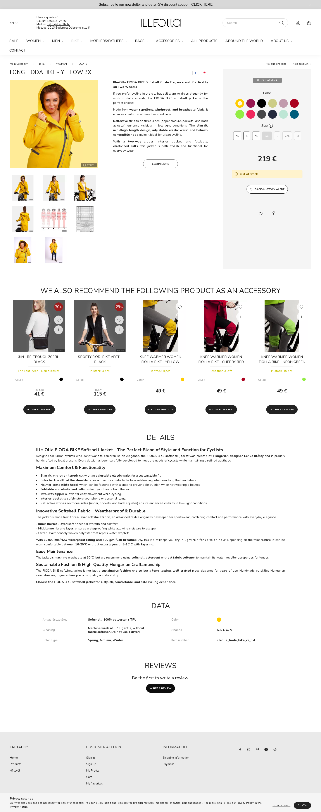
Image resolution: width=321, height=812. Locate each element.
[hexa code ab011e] (294, 103)
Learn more (160, 164)
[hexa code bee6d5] (283, 114)
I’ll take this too (39, 409)
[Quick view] (58, 329)
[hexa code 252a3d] (272, 114)
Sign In (90, 758)
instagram (248, 749)
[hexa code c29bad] (283, 103)
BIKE (42, 64)
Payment (168, 764)
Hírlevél (15, 771)
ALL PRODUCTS (204, 40)
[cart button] (309, 22)
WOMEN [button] (33, 40)
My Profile (92, 771)
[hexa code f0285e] (250, 114)
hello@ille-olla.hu (58, 24)
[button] (267, 189)
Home (14, 758)
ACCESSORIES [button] (168, 40)
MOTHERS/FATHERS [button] (107, 40)
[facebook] (195, 73)
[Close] (310, 4)
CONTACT (17, 50)
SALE (13, 40)
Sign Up (91, 764)
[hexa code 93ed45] (239, 114)
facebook (240, 749)
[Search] (282, 22)
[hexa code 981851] (250, 103)
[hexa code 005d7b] (294, 114)
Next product (300, 64)
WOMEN (61, 64)
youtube (266, 749)
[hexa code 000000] (261, 103)
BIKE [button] (75, 40)
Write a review (160, 688)
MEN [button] (56, 40)
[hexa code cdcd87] (272, 103)
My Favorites (94, 784)
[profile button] (297, 22)
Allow (302, 805)
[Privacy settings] (275, 749)
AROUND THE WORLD (244, 40)
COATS (82, 64)
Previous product (275, 64)
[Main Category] (19, 64)
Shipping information (176, 758)
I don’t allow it (281, 805)
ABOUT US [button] (280, 40)
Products (15, 764)
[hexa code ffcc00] (239, 103)
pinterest (257, 749)
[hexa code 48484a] (261, 114)
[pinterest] (204, 73)
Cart (89, 777)
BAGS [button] (140, 40)
